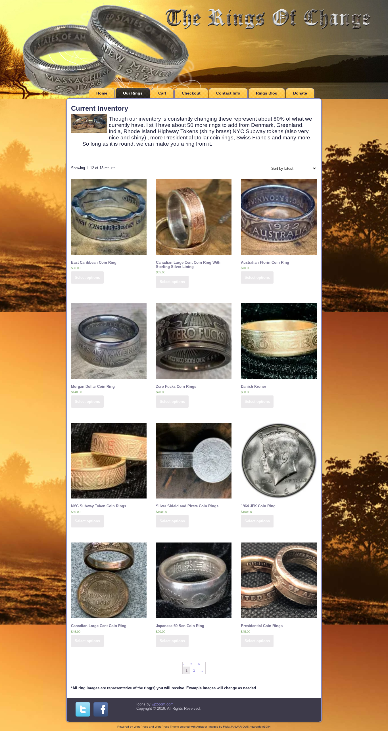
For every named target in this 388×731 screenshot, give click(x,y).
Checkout (191, 93)
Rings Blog (267, 93)
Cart (162, 93)
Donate (300, 93)
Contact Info (228, 93)
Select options (87, 277)
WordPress (141, 726)
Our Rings (133, 93)
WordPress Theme (167, 726)
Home (101, 93)
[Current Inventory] (90, 133)
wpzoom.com (163, 704)
